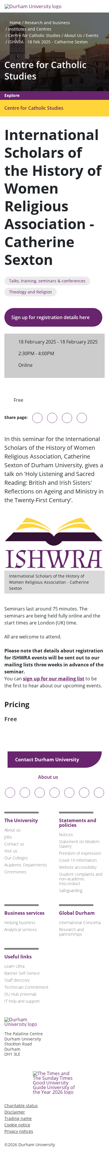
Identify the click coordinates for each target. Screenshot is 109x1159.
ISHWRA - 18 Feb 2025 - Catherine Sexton (48, 42)
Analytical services (20, 929)
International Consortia (80, 922)
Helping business (19, 922)
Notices (66, 834)
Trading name (18, 1118)
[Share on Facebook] (67, 418)
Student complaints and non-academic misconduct (80, 878)
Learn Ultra (14, 966)
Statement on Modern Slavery (79, 844)
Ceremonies (15, 872)
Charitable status (21, 1105)
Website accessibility (78, 867)
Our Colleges (16, 858)
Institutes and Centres (29, 29)
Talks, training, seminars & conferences (47, 281)
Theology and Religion (30, 292)
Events (92, 35)
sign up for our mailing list (53, 678)
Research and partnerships (71, 932)
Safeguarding (70, 890)
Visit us (10, 851)
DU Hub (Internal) (20, 994)
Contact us (14, 844)
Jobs (8, 837)
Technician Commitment (26, 987)
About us (48, 777)
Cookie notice (17, 1125)
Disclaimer (14, 1112)
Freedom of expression (80, 853)
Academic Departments (25, 865)
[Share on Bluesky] (37, 420)
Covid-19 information (78, 860)
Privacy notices (18, 1131)
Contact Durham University (47, 759)
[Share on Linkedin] (82, 418)
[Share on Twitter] (52, 418)
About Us (73, 35)
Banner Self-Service (22, 973)
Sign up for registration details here (51, 317)
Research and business (47, 22)
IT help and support (22, 1001)
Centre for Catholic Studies (34, 35)
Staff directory (17, 980)
